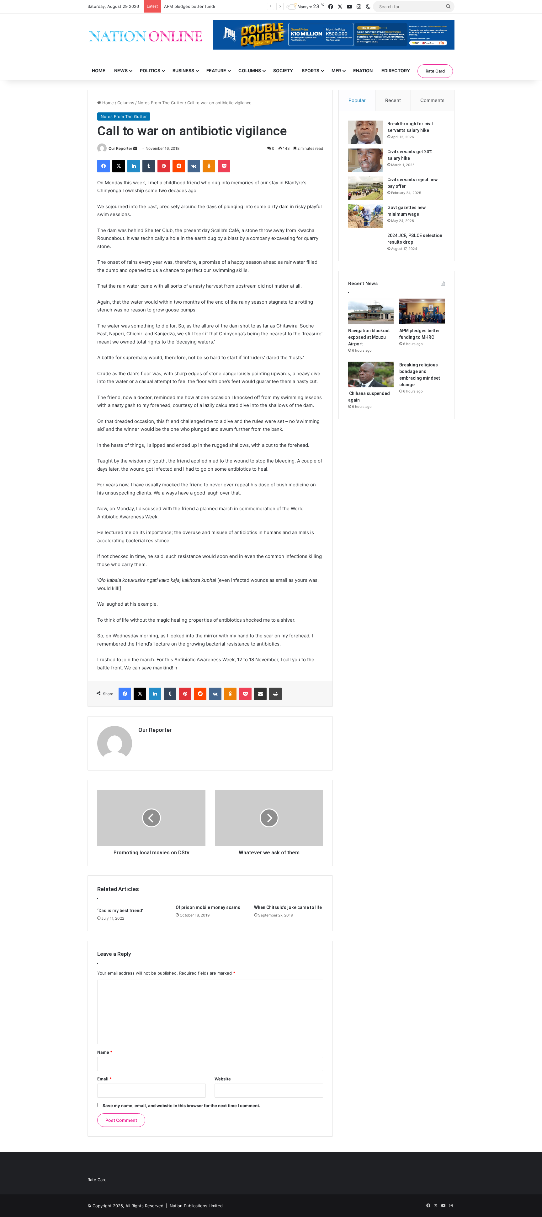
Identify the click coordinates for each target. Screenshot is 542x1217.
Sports (310, 70)
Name (104, 1052)
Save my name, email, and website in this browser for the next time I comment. (181, 1105)
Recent (393, 100)
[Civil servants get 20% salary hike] (365, 160)
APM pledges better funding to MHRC (201, 6)
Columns (249, 70)
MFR (336, 70)
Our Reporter (120, 148)
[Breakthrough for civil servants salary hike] (365, 132)
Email (104, 1078)
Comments (432, 100)
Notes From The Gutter (161, 102)
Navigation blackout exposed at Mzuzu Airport (369, 337)
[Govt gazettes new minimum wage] (365, 216)
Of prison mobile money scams (208, 907)
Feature (216, 70)
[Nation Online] (146, 37)
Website (223, 1078)
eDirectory (395, 70)
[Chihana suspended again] (371, 374)
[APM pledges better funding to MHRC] (422, 311)
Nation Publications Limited (196, 1205)
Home (98, 70)
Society (283, 70)
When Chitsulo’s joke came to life (288, 907)
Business (183, 70)
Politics (150, 70)
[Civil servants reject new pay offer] (365, 188)
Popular (357, 100)
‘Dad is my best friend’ (120, 910)
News (121, 70)
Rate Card (435, 70)
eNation (363, 70)
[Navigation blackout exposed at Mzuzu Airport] (371, 311)
